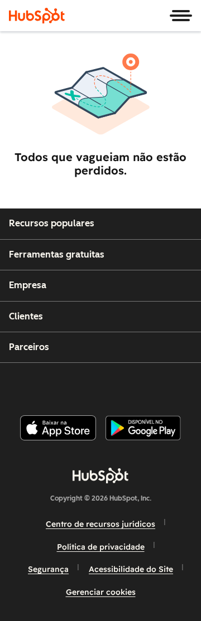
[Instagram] (53, 384)
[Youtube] (81, 384)
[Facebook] (25, 384)
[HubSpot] (37, 15)
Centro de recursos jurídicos (100, 524)
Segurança (48, 569)
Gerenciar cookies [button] (101, 592)
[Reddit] (166, 384)
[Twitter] (109, 384)
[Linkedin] (137, 384)
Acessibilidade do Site (131, 569)
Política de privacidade (101, 547)
